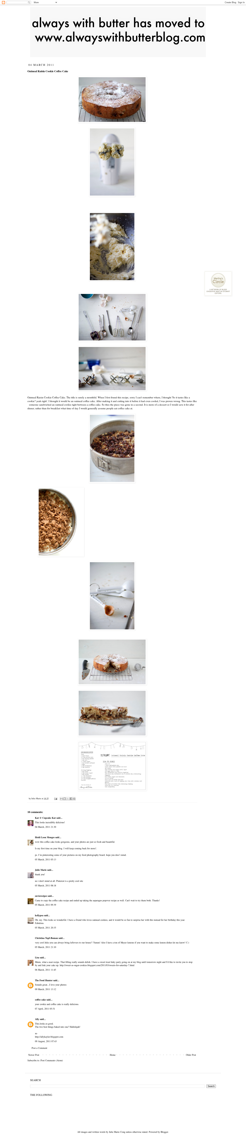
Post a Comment (39, 1048)
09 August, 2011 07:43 (46, 1041)
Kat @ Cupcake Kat (45, 818)
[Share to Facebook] (71, 798)
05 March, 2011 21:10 (45, 947)
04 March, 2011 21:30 (45, 826)
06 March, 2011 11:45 (45, 969)
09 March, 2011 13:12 (45, 989)
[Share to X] (67, 798)
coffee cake (40, 999)
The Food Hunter (44, 980)
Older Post (191, 1054)
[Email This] (61, 798)
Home (112, 1054)
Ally (37, 1019)
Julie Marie (41, 870)
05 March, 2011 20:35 (45, 927)
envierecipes (41, 896)
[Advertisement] (225, 113)
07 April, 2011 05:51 (45, 1008)
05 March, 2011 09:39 (45, 904)
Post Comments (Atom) (51, 1060)
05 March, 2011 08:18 (45, 885)
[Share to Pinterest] (74, 798)
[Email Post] (55, 798)
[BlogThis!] (64, 798)
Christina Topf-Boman (46, 938)
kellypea (39, 915)
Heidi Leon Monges (45, 837)
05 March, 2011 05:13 (45, 859)
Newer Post (33, 1054)
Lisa (37, 957)
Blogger (164, 1131)
